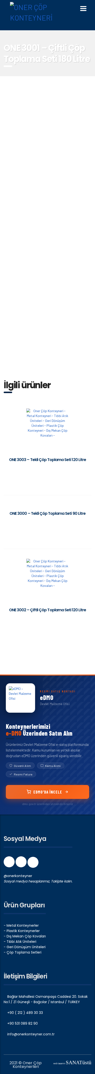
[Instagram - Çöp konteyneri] (22, 863)
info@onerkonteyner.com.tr (30, 1034)
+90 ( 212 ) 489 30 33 (24, 1012)
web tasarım (72, 1063)
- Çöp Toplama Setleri (22, 952)
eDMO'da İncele (47, 791)
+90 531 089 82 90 (22, 1023)
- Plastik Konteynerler (22, 930)
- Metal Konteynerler (21, 925)
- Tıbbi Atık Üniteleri (20, 941)
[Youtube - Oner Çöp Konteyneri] (33, 863)
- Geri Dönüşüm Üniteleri (25, 947)
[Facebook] (10, 863)
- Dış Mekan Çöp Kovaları (25, 936)
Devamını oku (48, 469)
